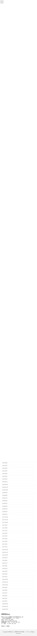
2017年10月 (5, 522)
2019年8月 (4, 462)
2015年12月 (5, 579)
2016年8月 (4, 560)
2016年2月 (4, 574)
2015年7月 (4, 593)
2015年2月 (4, 601)
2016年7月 (4, 563)
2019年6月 (4, 468)
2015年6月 (4, 595)
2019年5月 (4, 471)
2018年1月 (4, 514)
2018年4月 (4, 506)
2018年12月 (5, 484)
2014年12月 (5, 603)
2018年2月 (4, 511)
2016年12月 (5, 549)
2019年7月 (4, 465)
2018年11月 (5, 487)
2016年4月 (4, 568)
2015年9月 (4, 587)
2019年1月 (4, 481)
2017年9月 (4, 525)
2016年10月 (5, 555)
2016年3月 (4, 571)
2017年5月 (4, 536)
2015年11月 (5, 582)
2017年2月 (4, 544)
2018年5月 (4, 503)
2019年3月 (4, 476)
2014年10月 (5, 609)
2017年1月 (4, 546)
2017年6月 (4, 533)
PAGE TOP (34, 615)
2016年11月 (5, 552)
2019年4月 (4, 473)
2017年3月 (4, 541)
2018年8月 (4, 495)
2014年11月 (5, 606)
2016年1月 (4, 576)
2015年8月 (4, 590)
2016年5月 (4, 565)
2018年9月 (4, 492)
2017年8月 (4, 527)
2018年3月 (4, 508)
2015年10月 (5, 584)
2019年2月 (4, 479)
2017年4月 (4, 538)
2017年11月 (5, 519)
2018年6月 (4, 500)
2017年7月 (4, 530)
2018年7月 (4, 498)
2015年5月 (4, 598)
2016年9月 (4, 557)
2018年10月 (5, 490)
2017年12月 (5, 517)
